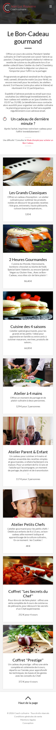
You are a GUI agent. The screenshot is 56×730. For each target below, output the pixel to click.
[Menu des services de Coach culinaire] (50, 6)
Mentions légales (28, 720)
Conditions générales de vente (28, 716)
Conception (28, 723)
